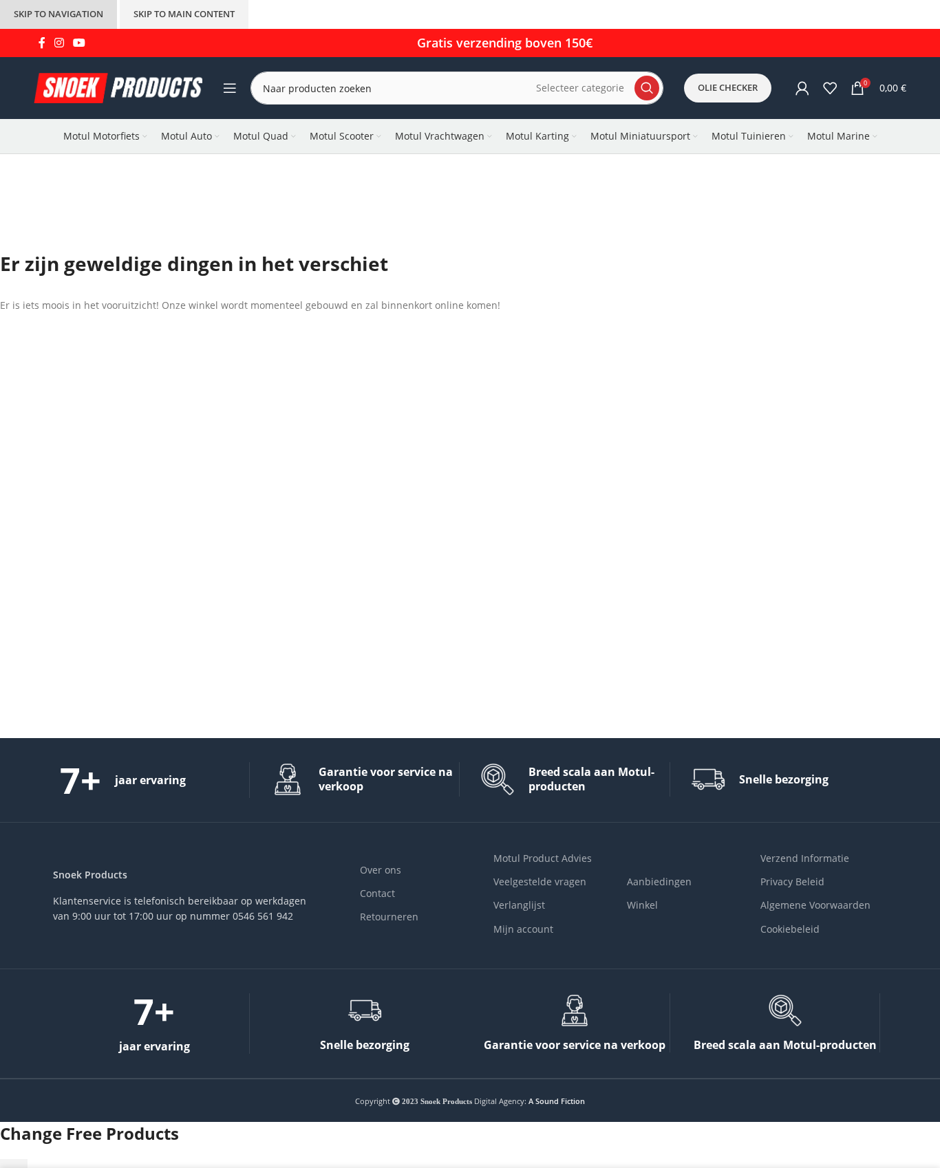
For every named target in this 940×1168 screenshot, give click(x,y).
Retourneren (389, 916)
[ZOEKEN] (646, 88)
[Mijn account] (802, 88)
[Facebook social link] (42, 42)
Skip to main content (184, 14)
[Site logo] (118, 87)
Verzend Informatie (804, 858)
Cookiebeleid (790, 929)
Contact (377, 893)
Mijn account (523, 929)
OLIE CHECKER (728, 87)
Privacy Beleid (792, 881)
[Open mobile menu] (230, 88)
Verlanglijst (519, 904)
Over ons (380, 869)
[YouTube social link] (79, 42)
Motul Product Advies (542, 858)
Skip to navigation (58, 14)
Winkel (642, 904)
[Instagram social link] (59, 42)
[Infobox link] (154, 780)
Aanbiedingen (659, 881)
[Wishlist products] (830, 88)
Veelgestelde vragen (539, 881)
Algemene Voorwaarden (815, 904)
